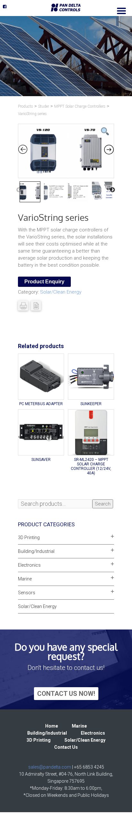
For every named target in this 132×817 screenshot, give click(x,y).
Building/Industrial (36, 551)
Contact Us (66, 747)
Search (103, 504)
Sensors (26, 592)
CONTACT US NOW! (66, 693)
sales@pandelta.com (49, 767)
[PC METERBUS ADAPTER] (41, 377)
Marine (25, 578)
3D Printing (29, 537)
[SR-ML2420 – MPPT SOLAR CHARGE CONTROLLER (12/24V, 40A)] (91, 432)
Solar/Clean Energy (60, 292)
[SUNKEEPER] (91, 377)
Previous (19, 190)
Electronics (29, 565)
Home (51, 726)
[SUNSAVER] (41, 432)
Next (112, 190)
